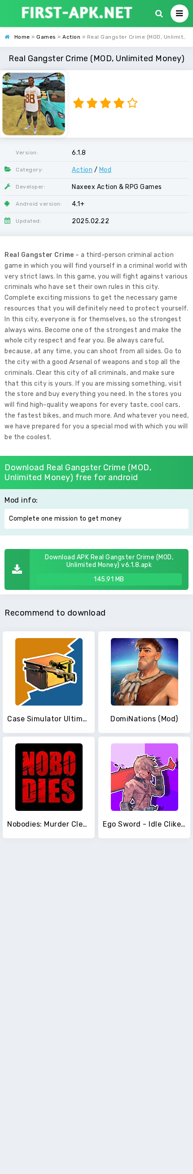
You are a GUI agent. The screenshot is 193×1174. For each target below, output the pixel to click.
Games (46, 37)
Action (71, 37)
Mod (105, 170)
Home (22, 37)
